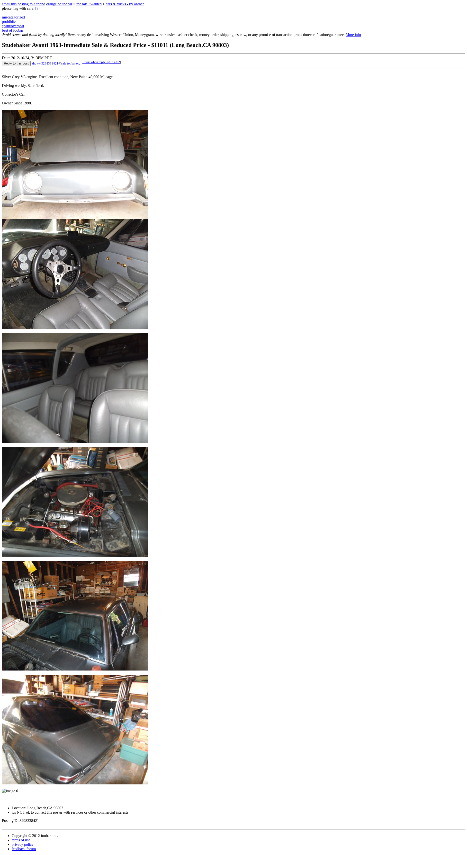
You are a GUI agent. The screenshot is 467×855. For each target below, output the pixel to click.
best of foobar (12, 30)
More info (353, 35)
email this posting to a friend (23, 4)
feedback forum (24, 849)
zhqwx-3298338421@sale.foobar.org (56, 63)
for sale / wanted (89, 4)
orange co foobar (59, 4)
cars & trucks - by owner (125, 4)
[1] (75, 327)
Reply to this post (16, 63)
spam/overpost (13, 26)
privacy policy (23, 844)
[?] (37, 8)
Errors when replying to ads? (101, 62)
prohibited (10, 21)
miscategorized (13, 17)
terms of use (21, 840)
